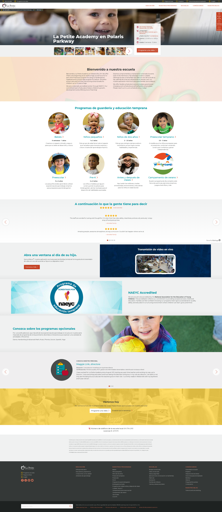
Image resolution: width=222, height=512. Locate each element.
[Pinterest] (29, 480)
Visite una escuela (154, 471)
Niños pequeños (117, 471)
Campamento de (162, 177)
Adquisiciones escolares (192, 473)
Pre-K (114, 480)
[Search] (70, 506)
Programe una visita (22, 1)
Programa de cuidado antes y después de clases (126, 486)
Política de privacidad (96, 507)
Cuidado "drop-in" (117, 488)
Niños (93, 137)
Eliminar (39, 10)
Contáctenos (154, 36)
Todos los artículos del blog (193, 490)
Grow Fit (114, 496)
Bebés (114, 469)
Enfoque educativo (81, 469)
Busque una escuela (154, 469)
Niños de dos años (117, 473)
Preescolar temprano (118, 475)
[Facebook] (22, 480)
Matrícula (151, 478)
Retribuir (188, 478)
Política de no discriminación (128, 507)
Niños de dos (127, 137)
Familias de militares (154, 482)
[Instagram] (25, 480)
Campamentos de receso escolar (121, 490)
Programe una (146, 50)
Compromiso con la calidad (83, 473)
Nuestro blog (213, 5)
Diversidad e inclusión (192, 469)
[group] (59, 51)
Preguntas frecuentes (192, 482)
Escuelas (185, 5)
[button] (107, 240)
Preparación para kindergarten (121, 482)
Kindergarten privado (118, 484)
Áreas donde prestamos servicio (148, 507)
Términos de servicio (111, 507)
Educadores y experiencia (83, 471)
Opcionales (115, 494)
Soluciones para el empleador (197, 1)
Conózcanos (198, 5)
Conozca (30, 267)
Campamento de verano (119, 492)
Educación (150, 5)
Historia (188, 480)
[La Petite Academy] (8, 6)
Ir (33, 10)
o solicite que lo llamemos (121, 410)
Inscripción (152, 480)
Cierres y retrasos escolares (157, 484)
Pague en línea (169, 1)
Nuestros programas (168, 5)
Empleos (181, 1)
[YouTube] (32, 480)
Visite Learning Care (81, 507)
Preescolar (162, 137)
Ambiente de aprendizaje (83, 475)
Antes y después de (128, 178)
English (213, 1)
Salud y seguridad (154, 473)
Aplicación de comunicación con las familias (161, 475)
